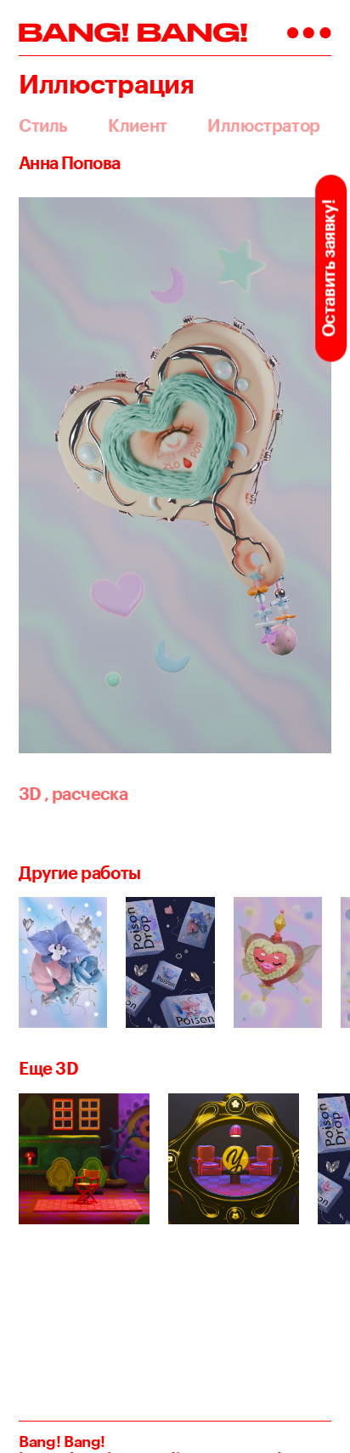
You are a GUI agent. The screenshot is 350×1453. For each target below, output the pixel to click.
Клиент (137, 125)
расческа (85, 793)
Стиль (43, 125)
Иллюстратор (263, 125)
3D (30, 793)
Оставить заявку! (328, 268)
